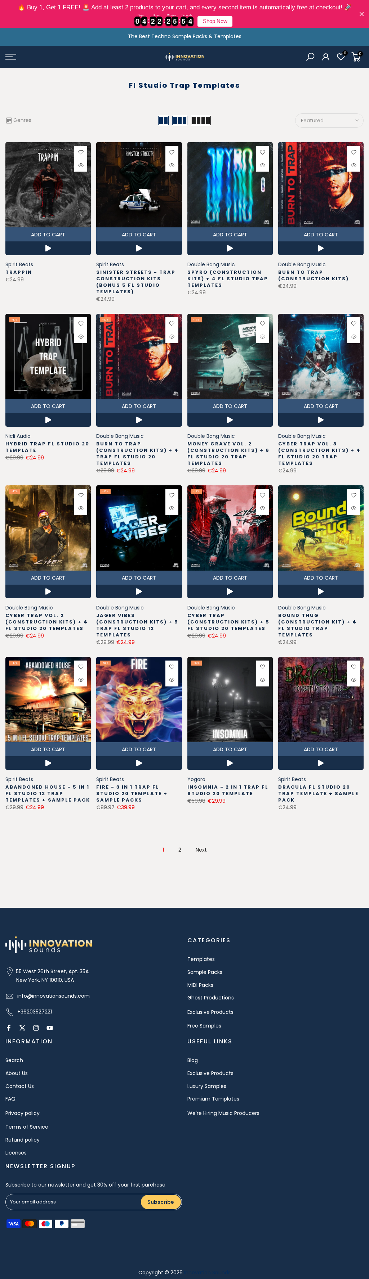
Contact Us (19, 1086)
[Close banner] (361, 14)
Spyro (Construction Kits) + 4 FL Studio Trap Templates (227, 279)
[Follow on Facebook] (8, 1028)
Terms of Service (26, 1126)
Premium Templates (213, 1098)
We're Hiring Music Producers (223, 1113)
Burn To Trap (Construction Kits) (313, 275)
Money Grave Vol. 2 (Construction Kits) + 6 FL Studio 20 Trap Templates (228, 453)
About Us (16, 1073)
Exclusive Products (210, 1012)
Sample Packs (204, 972)
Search (14, 1060)
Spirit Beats (19, 264)
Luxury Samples (206, 1086)
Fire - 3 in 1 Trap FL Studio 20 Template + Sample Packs (132, 793)
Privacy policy (22, 1113)
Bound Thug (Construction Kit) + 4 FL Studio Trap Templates (317, 625)
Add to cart (48, 234)
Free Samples (204, 1025)
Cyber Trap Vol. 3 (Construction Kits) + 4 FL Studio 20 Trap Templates (319, 453)
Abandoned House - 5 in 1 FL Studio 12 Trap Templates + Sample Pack (47, 793)
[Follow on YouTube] (49, 1028)
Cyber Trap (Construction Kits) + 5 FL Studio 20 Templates (228, 622)
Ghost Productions (210, 997)
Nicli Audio (18, 436)
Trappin (18, 272)
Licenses (16, 1152)
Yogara (196, 779)
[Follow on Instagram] (36, 1028)
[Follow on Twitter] (22, 1028)
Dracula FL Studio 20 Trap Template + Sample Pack (318, 793)
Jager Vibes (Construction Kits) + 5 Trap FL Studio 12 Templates (137, 625)
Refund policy (22, 1139)
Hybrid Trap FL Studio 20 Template (47, 447)
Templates (201, 959)
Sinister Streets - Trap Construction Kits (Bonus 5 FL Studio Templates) (135, 282)
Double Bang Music (211, 264)
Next (201, 849)
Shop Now (215, 21)
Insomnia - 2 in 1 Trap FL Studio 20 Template (227, 790)
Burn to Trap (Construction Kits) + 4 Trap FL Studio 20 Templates (137, 453)
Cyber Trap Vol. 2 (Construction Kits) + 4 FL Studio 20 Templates (46, 622)
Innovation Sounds (207, 1272)
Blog (192, 1060)
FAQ (10, 1098)
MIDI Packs (200, 985)
